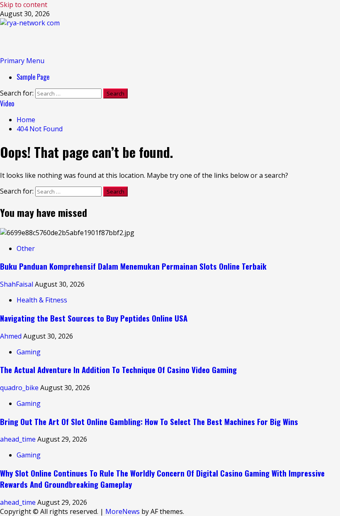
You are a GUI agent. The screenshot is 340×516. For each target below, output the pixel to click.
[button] (22, 60)
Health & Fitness (42, 300)
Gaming (29, 351)
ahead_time (18, 439)
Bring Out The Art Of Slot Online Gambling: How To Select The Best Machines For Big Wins (149, 421)
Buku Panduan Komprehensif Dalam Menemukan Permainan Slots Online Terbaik (133, 266)
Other (26, 248)
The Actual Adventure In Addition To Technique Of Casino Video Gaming (118, 369)
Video (7, 103)
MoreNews (122, 511)
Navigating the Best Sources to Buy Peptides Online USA (93, 318)
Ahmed (11, 336)
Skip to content (23, 4)
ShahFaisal (17, 284)
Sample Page (33, 77)
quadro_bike (20, 387)
